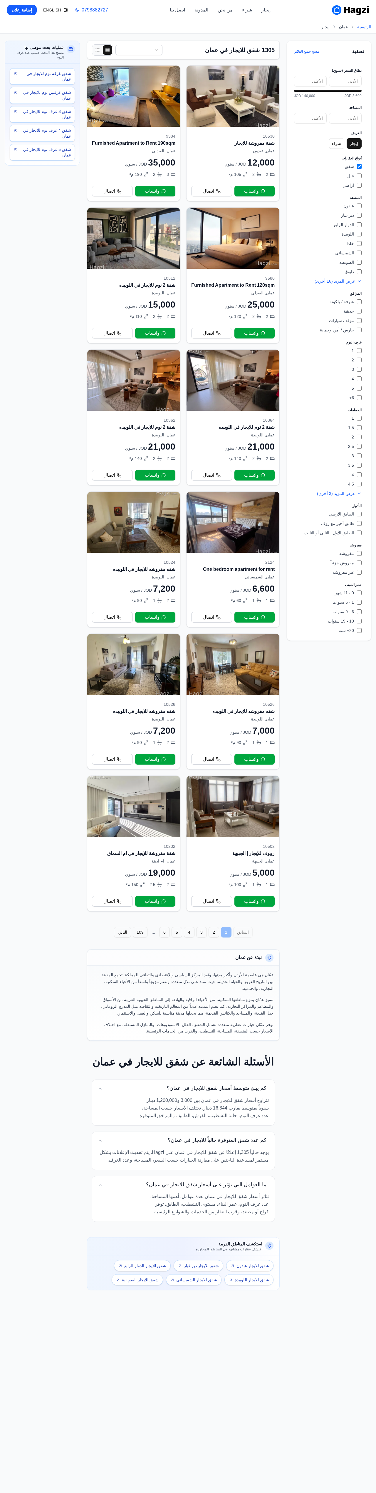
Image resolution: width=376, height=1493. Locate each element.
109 (140, 932)
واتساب (251, 190)
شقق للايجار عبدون (252, 1265)
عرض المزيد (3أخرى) (336, 493)
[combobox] (138, 50)
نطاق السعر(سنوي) (347, 71)
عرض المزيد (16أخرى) (335, 281)
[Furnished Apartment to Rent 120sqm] (233, 275)
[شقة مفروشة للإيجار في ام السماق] (133, 843)
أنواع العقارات (352, 158)
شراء (247, 9)
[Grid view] (107, 50)
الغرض (356, 133)
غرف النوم (354, 342)
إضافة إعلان (22, 10)
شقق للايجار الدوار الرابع (145, 1265)
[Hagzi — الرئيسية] (350, 10)
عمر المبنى (353, 585)
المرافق (356, 293)
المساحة (355, 108)
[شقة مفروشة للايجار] (233, 133)
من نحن (225, 9)
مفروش (356, 545)
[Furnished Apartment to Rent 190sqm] (133, 133)
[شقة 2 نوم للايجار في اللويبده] (133, 275)
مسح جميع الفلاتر (306, 51)
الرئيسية (364, 26)
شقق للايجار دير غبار (201, 1265)
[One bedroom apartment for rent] (233, 559)
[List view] (97, 50)
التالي (122, 932)
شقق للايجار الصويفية (140, 1279)
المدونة (201, 9)
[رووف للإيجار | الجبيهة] (233, 843)
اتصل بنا (177, 9)
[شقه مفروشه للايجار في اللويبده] (133, 559)
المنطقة (356, 198)
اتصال (208, 190)
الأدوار (357, 506)
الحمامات (355, 410)
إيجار (266, 9)
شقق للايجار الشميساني (196, 1279)
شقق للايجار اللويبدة (252, 1279)
